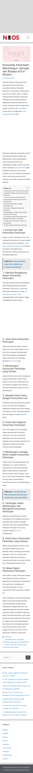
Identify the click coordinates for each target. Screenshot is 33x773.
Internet (5, 740)
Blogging (5, 733)
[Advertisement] (16, 16)
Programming (7, 755)
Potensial (8, 637)
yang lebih (23, 414)
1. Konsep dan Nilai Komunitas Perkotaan (16, 191)
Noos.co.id (17, 767)
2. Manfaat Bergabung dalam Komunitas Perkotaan (15, 194)
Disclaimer (25, 767)
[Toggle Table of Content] (27, 188)
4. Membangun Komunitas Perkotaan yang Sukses (14, 200)
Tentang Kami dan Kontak (21, 770)
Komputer (6, 744)
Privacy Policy (8, 770)
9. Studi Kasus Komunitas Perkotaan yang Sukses (14, 222)
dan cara (18, 530)
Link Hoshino (7, 748)
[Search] (28, 657)
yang (19, 108)
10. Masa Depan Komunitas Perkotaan (15, 225)
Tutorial (5, 759)
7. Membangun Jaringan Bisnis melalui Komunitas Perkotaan (15, 213)
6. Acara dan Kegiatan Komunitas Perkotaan (13, 209)
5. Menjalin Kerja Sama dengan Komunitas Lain (13, 205)
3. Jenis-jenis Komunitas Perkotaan (14, 197)
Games (5, 737)
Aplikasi (5, 730)
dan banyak (14, 361)
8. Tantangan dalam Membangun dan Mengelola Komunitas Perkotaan (15, 218)
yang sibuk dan (20, 168)
